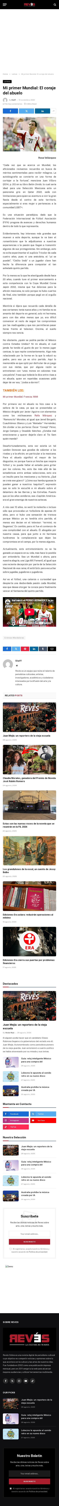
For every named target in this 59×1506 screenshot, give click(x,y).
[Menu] (5, 4)
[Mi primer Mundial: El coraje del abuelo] (29, 134)
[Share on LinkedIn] (42, 111)
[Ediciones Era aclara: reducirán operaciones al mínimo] (29, 896)
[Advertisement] (29, 41)
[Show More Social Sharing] (53, 111)
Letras (7, 81)
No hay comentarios (13, 104)
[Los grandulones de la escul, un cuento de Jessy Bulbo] (29, 850)
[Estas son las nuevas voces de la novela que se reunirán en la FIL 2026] (29, 805)
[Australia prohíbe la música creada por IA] (11, 1090)
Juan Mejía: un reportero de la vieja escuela (26, 735)
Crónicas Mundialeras (14, 638)
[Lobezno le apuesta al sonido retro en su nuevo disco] (11, 1076)
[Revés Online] (29, 4)
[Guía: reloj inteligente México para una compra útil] (11, 1062)
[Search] (54, 4)
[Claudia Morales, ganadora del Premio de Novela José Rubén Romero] (29, 759)
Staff (13, 100)
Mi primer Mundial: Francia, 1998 (20, 396)
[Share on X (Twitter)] (26, 111)
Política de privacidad (38, 1252)
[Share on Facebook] (10, 111)
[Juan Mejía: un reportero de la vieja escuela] (29, 717)
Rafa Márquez (43, 415)
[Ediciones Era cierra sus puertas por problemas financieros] (29, 941)
